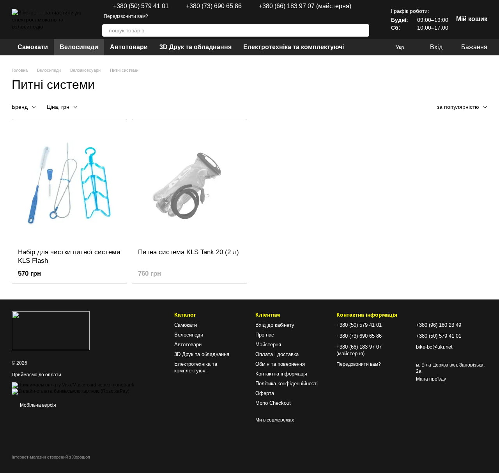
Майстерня (268, 344)
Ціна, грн (58, 107)
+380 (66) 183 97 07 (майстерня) (305, 6)
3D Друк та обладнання (195, 47)
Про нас (264, 335)
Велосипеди (79, 47)
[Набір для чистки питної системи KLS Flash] (69, 183)
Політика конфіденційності (286, 383)
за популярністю (458, 107)
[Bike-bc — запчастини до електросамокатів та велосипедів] (51, 330)
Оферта (264, 393)
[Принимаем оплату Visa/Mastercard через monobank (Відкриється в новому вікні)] (73, 385)
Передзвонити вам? (126, 16)
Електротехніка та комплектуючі (293, 47)
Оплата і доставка (277, 354)
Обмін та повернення (280, 364)
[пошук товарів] (363, 30)
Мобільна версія (37, 405)
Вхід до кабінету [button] (274, 325)
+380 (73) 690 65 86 (214, 6)
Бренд (20, 107)
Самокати (33, 47)
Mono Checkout (273, 403)
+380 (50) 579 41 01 (141, 6)
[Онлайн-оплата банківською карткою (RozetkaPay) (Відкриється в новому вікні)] (70, 391)
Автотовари (129, 47)
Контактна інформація (281, 374)
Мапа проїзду (431, 379)
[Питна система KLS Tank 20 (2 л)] (189, 183)
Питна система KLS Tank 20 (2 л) (188, 252)
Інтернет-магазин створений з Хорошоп (51, 457)
